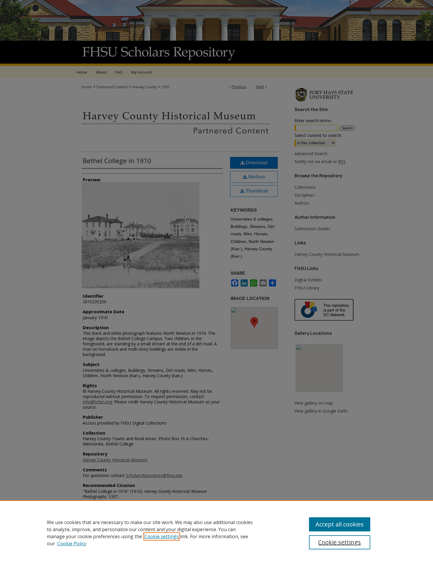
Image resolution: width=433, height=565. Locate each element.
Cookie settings (161, 536)
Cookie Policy (71, 543)
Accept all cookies (339, 524)
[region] (216, 532)
